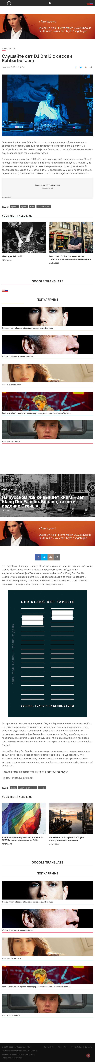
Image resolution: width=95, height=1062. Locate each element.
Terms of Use (49, 1047)
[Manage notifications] (88, 1056)
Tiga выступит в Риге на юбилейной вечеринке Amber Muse (27, 328)
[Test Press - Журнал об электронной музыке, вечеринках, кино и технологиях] (25, 3)
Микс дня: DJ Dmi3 (12, 256)
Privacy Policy (63, 1047)
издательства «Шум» (57, 771)
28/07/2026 (7, 844)
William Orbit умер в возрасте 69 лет (18, 356)
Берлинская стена (28, 788)
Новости (13, 489)
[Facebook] (76, 67)
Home (4, 48)
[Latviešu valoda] (3, 290)
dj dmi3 (14, 207)
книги (41, 788)
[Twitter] (81, 67)
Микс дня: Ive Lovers (11, 441)
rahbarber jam (43, 207)
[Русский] (6, 290)
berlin (13, 788)
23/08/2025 (54, 263)
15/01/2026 (7, 260)
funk (32, 207)
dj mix (23, 207)
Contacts (88, 1047)
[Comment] (86, 67)
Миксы (12, 48)
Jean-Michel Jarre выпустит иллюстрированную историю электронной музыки (36, 413)
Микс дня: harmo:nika (11, 385)
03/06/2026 (54, 844)
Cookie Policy (76, 1047)
